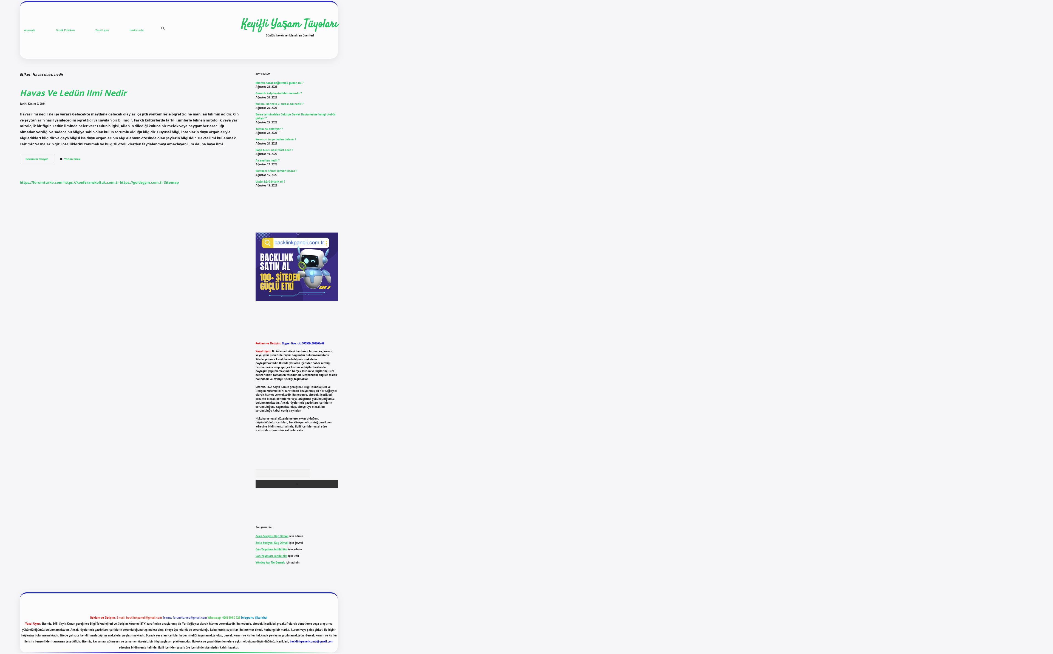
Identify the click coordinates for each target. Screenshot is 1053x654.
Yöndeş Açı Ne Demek (270, 562)
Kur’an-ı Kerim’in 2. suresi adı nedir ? (280, 104)
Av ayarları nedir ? (268, 160)
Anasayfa (29, 30)
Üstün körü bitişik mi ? (270, 181)
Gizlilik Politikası (65, 30)
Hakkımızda (136, 30)
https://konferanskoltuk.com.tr (91, 182)
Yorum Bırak (72, 159)
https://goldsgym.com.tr (141, 182)
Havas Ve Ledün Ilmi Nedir (73, 92)
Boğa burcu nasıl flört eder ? (274, 150)
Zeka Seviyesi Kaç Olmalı (272, 536)
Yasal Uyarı (102, 30)
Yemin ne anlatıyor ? (269, 129)
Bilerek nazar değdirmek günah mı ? (280, 83)
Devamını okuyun (40, 160)
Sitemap (171, 182)
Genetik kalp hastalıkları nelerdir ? (279, 93)
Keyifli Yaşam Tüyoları (290, 24)
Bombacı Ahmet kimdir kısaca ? (276, 171)
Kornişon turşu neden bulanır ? (276, 139)
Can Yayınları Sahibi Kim (271, 549)
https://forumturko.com (41, 182)
